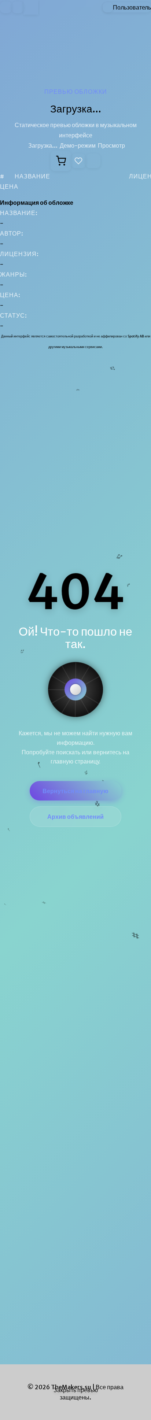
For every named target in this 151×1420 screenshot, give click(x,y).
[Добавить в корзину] (61, 161)
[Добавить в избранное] (78, 161)
